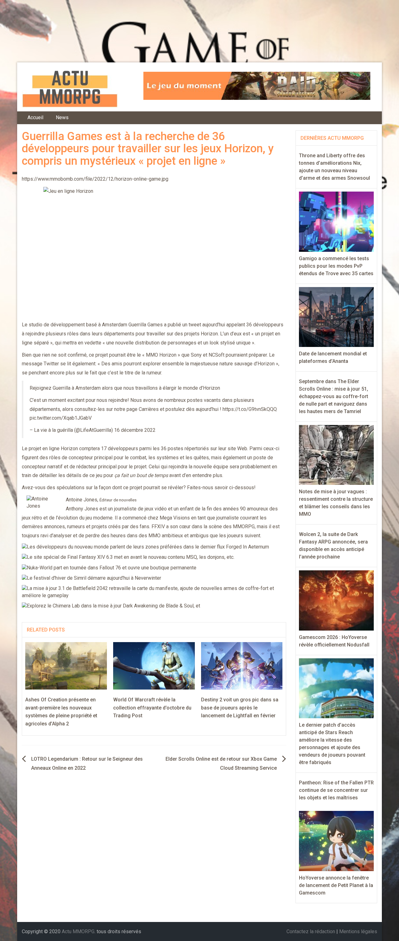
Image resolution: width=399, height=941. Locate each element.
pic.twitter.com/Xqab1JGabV (61, 418)
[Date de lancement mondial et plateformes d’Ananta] (336, 316)
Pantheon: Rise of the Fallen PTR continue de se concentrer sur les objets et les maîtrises (336, 790)
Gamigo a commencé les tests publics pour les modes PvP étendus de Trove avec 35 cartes (336, 266)
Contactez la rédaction (310, 931)
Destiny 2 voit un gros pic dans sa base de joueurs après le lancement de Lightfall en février (239, 708)
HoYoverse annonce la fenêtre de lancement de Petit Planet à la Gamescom (336, 885)
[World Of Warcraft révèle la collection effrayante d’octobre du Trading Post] (154, 665)
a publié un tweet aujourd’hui (194, 325)
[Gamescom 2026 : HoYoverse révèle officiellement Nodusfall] (336, 600)
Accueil (35, 117)
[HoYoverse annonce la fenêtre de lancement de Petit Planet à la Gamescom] (336, 841)
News (62, 117)
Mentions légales (358, 931)
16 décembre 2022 (135, 430)
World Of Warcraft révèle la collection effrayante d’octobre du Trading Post (152, 708)
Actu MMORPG (78, 931)
